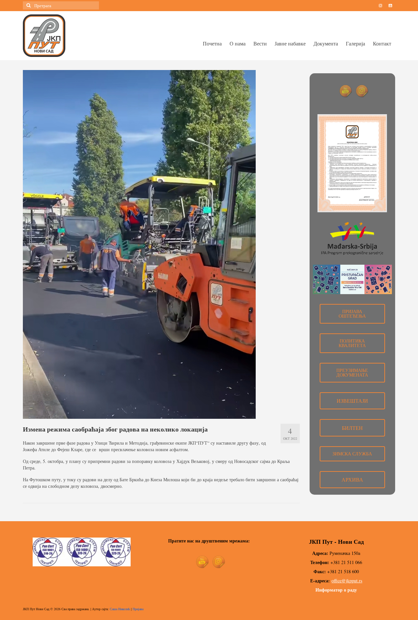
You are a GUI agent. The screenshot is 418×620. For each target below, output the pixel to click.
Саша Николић (120, 609)
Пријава (138, 609)
